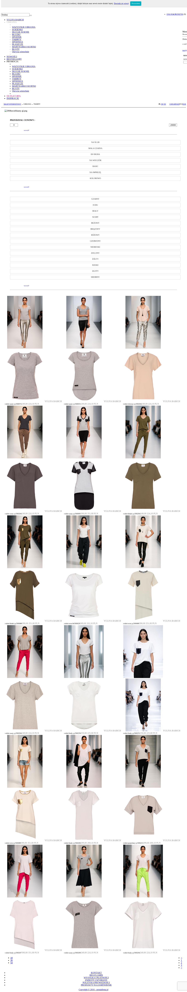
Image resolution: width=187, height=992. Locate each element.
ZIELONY (95, 253)
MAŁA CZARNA (95, 148)
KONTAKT (96, 973)
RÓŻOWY (95, 235)
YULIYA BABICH (15, 20)
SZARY (95, 217)
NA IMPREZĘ (95, 172)
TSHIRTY (16, 39)
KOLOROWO (95, 178)
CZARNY (95, 199)
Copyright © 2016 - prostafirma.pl (93, 989)
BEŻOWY (95, 223)
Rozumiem (136, 3)
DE (162, 104)
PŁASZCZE (17, 44)
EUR (184, 104)
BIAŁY (95, 211)
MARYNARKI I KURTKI (24, 47)
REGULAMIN (96, 975)
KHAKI (95, 265)
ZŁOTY (95, 271)
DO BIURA (95, 154)
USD (171, 104)
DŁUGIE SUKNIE (20, 32)
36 (11, 960)
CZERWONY (95, 241)
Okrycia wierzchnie (20, 52)
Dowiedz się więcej (121, 3)
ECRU (95, 205)
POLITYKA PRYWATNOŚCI (96, 982)
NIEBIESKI (95, 247)
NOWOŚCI (12, 56)
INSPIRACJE (13, 98)
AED (177, 104)
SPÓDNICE (17, 42)
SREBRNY (95, 277)
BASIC (95, 166)
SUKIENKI (17, 29)
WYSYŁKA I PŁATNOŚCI (96, 977)
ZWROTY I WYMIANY (96, 980)
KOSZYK (179, 14)
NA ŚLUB (95, 142)
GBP (174, 104)
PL (160, 104)
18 (11, 958)
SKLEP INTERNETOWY (12, 104)
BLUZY (16, 49)
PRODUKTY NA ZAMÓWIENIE (96, 985)
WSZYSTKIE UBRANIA (23, 27)
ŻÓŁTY (95, 259)
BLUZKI (16, 34)
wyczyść (26, 130)
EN (165, 104)
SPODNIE (16, 37)
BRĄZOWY (95, 229)
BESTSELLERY (14, 59)
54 (11, 963)
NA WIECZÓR (95, 160)
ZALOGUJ (171, 14)
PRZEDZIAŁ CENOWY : (22, 120)
